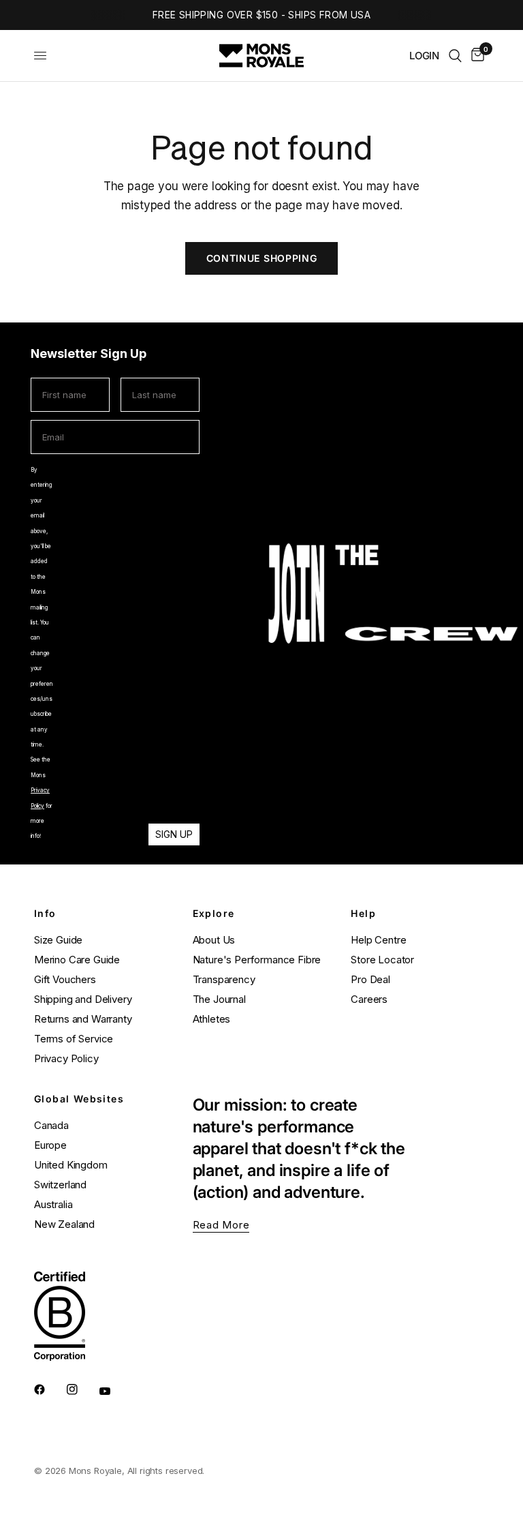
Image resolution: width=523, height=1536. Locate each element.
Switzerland (60, 1184)
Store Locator (382, 959)
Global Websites (79, 1099)
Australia (53, 1204)
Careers (369, 999)
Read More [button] (221, 1225)
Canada (51, 1125)
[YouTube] (114, 1391)
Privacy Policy (66, 1058)
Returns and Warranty (83, 1018)
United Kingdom (71, 1164)
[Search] (455, 55)
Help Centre (378, 939)
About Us (214, 939)
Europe (50, 1145)
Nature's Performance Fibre (257, 959)
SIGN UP (174, 834)
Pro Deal (370, 979)
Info (45, 913)
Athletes (212, 1018)
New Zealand (64, 1224)
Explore (214, 913)
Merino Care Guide (77, 959)
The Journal (219, 999)
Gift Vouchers (65, 979)
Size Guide (58, 939)
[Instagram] (82, 1389)
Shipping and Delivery (82, 999)
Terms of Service (73, 1038)
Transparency (224, 979)
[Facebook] (49, 1389)
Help (363, 913)
